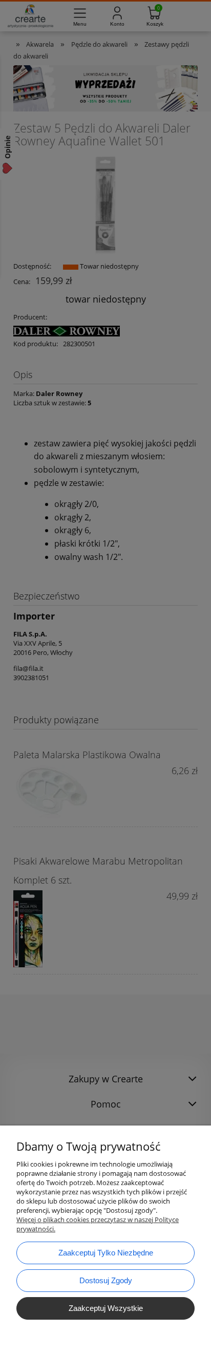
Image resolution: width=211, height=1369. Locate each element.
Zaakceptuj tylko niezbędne (105, 1252)
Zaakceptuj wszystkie (106, 1308)
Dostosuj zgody (105, 1280)
